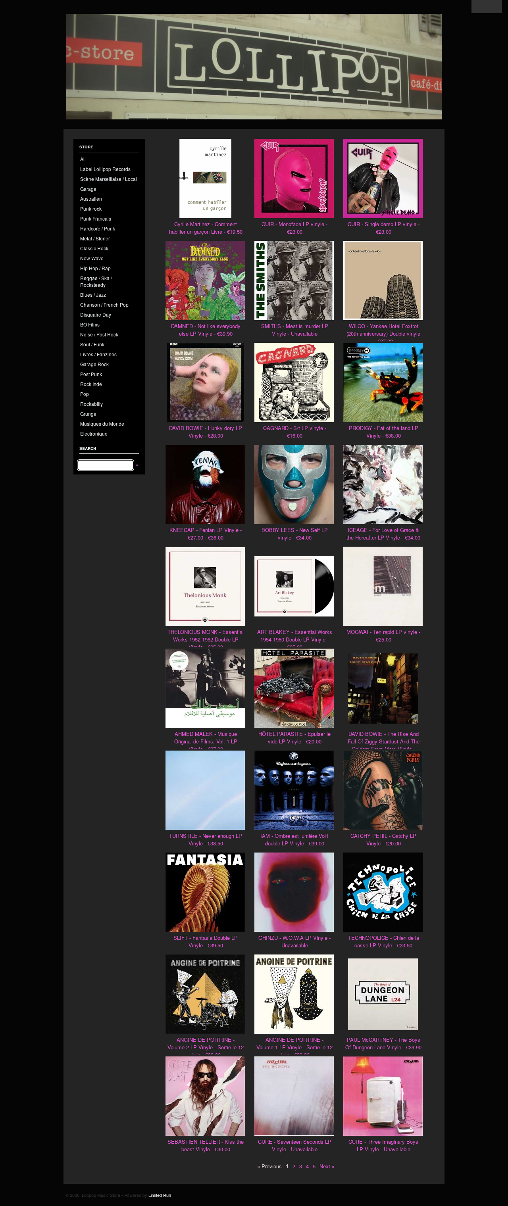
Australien (91, 198)
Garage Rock (94, 364)
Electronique (94, 433)
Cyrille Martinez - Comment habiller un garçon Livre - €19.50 (205, 227)
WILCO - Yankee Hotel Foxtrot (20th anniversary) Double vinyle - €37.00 (383, 333)
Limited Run (159, 1195)
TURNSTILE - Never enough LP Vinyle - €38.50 (205, 839)
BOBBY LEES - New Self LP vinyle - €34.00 (295, 533)
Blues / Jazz (93, 294)
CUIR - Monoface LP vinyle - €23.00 (294, 227)
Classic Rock (94, 248)
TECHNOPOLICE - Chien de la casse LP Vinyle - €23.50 (383, 941)
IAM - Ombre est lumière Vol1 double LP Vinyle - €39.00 (294, 839)
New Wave (92, 258)
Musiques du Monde (102, 423)
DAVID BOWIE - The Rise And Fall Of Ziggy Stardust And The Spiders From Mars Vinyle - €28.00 (383, 745)
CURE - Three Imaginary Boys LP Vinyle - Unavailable (383, 1145)
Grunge (88, 413)
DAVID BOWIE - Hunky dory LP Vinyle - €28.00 (205, 431)
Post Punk (91, 374)
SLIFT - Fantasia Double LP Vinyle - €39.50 (205, 941)
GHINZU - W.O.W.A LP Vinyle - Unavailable (294, 941)
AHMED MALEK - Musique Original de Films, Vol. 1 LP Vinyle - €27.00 (205, 741)
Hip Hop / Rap (95, 268)
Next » (327, 1166)
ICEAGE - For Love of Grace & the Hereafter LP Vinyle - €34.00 (383, 533)
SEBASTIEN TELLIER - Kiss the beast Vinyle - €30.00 (205, 1145)
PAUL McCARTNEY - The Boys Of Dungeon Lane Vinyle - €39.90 (383, 1043)
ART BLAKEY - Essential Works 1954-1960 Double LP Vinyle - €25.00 (294, 639)
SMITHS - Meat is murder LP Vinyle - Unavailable (294, 329)
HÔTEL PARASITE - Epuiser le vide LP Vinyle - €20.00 (294, 737)
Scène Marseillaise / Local (108, 178)
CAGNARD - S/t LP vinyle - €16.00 (294, 431)
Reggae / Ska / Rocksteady (96, 281)
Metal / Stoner (95, 238)
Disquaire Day (95, 314)
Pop (84, 393)
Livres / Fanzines (98, 354)
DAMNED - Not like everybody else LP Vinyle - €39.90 (206, 329)
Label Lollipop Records (105, 168)
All (83, 159)
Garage (88, 188)
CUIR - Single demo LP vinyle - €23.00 (383, 227)
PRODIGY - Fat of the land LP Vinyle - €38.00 (383, 431)
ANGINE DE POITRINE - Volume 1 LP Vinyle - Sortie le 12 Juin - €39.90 (294, 1047)
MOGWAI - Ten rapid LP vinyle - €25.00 (383, 635)
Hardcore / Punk (97, 228)
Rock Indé (91, 383)
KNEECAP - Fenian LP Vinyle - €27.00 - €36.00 (205, 533)
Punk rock (91, 208)
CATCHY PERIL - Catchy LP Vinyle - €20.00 (383, 839)
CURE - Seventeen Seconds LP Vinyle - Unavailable (294, 1145)
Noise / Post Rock (99, 334)
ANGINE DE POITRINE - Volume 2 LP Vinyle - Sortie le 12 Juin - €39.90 (205, 1047)
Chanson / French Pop (104, 304)
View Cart (486, 6)
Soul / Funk (92, 344)
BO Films (90, 324)
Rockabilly (91, 403)
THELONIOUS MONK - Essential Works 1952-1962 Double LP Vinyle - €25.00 (205, 639)
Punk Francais (95, 218)
